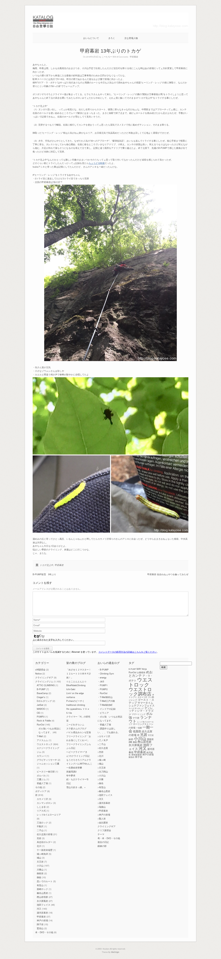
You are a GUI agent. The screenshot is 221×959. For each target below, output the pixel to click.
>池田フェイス (105, 795)
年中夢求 (70, 775)
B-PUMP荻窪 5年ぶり (44, 574)
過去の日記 (103, 842)
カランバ (41, 755)
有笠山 (40, 885)
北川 (39, 846)
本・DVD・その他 (44, 932)
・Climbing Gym (106, 673)
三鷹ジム (41, 779)
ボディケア (40, 791)
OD (38, 712)
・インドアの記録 (107, 708)
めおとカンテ (141, 673)
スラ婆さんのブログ (76, 728)
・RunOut (102, 693)
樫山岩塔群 (42, 897)
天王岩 (40, 861)
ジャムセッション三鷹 (48, 763)
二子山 (40, 830)
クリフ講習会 (104, 830)
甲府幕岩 (134, 56)
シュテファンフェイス (142, 705)
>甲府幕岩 (103, 810)
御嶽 (39, 877)
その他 (38, 787)
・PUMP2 (103, 689)
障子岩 (40, 924)
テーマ (101, 834)
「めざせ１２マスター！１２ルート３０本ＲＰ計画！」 (78, 673)
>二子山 (102, 744)
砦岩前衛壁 (136, 754)
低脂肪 (137, 731)
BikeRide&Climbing (75, 685)
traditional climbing (75, 704)
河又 (39, 908)
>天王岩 (102, 767)
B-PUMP (41, 689)
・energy (102, 677)
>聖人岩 (102, 818)
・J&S (101, 681)
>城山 (100, 763)
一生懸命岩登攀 (74, 767)
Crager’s (41, 697)
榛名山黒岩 (42, 893)
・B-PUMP (103, 669)
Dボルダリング (44, 700)
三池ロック (42, 822)
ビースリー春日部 (46, 771)
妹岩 (131, 739)
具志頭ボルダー (44, 842)
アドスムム (42, 740)
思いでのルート (44, 881)
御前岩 (40, 873)
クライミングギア (44, 677)
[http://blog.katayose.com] (111, 27)
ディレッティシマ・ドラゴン (141, 711)
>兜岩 (100, 751)
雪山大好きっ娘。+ (76, 787)
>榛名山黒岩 (104, 791)
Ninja (144, 668)
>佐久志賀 (103, 748)
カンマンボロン (44, 802)
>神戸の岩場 (104, 814)
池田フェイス (43, 904)
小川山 (40, 865)
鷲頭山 (40, 928)
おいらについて (91, 38)
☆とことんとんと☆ (76, 681)
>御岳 (100, 783)
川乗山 (40, 869)
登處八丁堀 (42, 783)
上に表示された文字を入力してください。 (54, 639)
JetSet (40, 704)
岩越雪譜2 (71, 771)
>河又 (100, 799)
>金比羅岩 (103, 822)
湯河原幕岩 (42, 912)
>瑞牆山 (102, 806)
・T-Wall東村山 (105, 697)
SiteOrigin (115, 952)
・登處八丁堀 (104, 724)
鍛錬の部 (102, 846)
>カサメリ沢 (104, 736)
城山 (39, 857)
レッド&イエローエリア (49, 814)
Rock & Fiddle (44, 720)
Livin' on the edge (75, 693)
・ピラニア (103, 712)
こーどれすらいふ (75, 724)
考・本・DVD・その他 (109, 838)
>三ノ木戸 (103, 740)
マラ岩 (136, 717)
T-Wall (40, 736)
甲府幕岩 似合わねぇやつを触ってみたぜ (167, 574)
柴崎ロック (42, 889)
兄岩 (143, 734)
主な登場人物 (131, 38)
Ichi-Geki (70, 689)
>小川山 (102, 775)
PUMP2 (41, 716)
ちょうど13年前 (97, 163)
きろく (111, 38)
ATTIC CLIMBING (46, 685)
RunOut (40, 724)
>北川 (100, 755)
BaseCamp (42, 693)
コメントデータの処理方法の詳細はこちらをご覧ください (127, 651)
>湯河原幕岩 (104, 802)
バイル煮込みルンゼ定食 (78, 732)
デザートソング (138, 714)
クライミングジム (44, 681)
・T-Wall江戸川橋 (106, 700)
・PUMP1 (103, 685)
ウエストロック (44, 744)
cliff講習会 (40, 669)
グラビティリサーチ (47, 759)
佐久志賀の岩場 (44, 834)
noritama (70, 697)
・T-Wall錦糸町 (105, 704)
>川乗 (100, 779)
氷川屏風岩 (42, 900)
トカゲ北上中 (46, 565)
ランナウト (140, 719)
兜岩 (39, 838)
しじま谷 (41, 806)
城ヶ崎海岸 (42, 853)
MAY (139, 668)
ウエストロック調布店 (140, 691)
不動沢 (40, 826)
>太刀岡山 (103, 771)
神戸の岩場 (42, 920)
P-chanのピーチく (75, 700)
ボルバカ (41, 775)
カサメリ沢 (42, 799)
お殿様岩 (141, 672)
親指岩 (131, 757)
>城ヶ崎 (102, 759)
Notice (38, 673)
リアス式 (41, 810)
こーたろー (107, 56)
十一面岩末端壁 (44, 850)
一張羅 (139, 727)
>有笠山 (102, 787)
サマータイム (145, 702)
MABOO (41, 708)
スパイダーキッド (136, 708)
